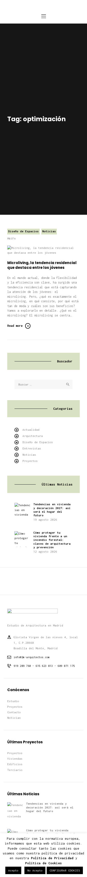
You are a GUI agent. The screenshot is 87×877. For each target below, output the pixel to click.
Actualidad (30, 429)
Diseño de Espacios (23, 231)
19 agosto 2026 (45, 519)
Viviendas (14, 758)
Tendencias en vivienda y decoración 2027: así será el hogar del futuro (52, 510)
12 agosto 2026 (45, 551)
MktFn (11, 238)
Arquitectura (32, 435)
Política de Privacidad (52, 858)
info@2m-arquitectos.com (32, 657)
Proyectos (30, 460)
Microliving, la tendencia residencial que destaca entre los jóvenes (42, 265)
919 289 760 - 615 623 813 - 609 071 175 (44, 665)
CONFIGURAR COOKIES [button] (65, 870)
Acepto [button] (13, 870)
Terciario (14, 769)
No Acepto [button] (35, 870)
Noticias (49, 231)
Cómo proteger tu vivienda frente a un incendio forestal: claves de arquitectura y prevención (52, 540)
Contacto (14, 712)
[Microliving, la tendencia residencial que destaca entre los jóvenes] (49, 250)
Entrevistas (31, 448)
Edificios (14, 764)
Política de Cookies (43, 863)
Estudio (13, 701)
